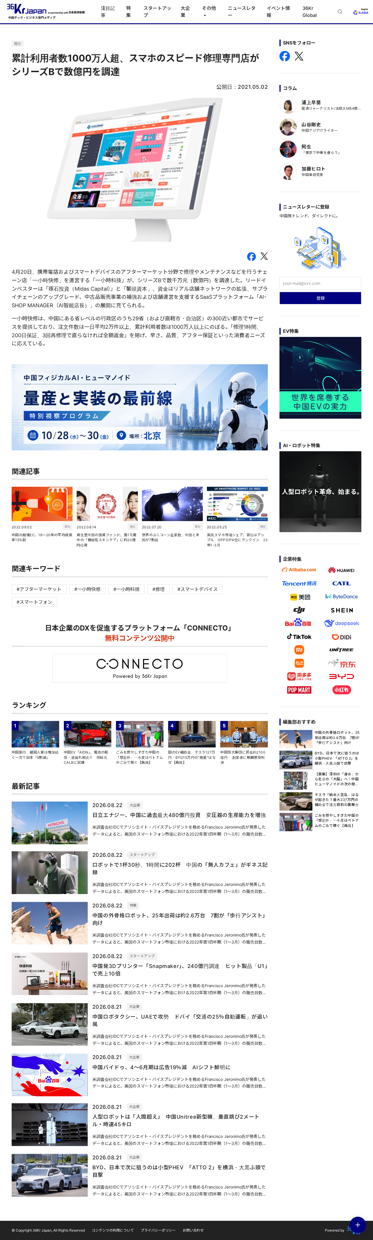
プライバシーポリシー (158, 1230)
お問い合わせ (193, 1230)
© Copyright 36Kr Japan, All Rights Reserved (48, 1230)
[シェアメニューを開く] (358, 1225)
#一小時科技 (126, 589)
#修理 (158, 589)
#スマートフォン (34, 602)
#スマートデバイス (197, 589)
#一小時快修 (87, 589)
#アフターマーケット (39, 589)
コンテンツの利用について (113, 1230)
